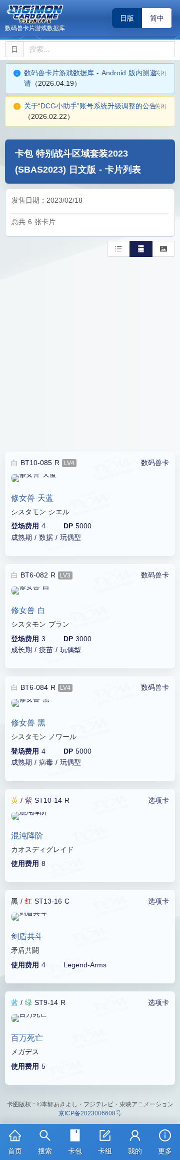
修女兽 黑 (28, 722)
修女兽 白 (28, 610)
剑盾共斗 (27, 936)
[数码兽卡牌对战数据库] (35, 14)
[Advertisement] (90, 352)
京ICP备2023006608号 (90, 1113)
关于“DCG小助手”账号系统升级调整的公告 (90, 106)
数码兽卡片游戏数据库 (35, 28)
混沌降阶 (27, 835)
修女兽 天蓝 (32, 498)
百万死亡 (27, 1038)
